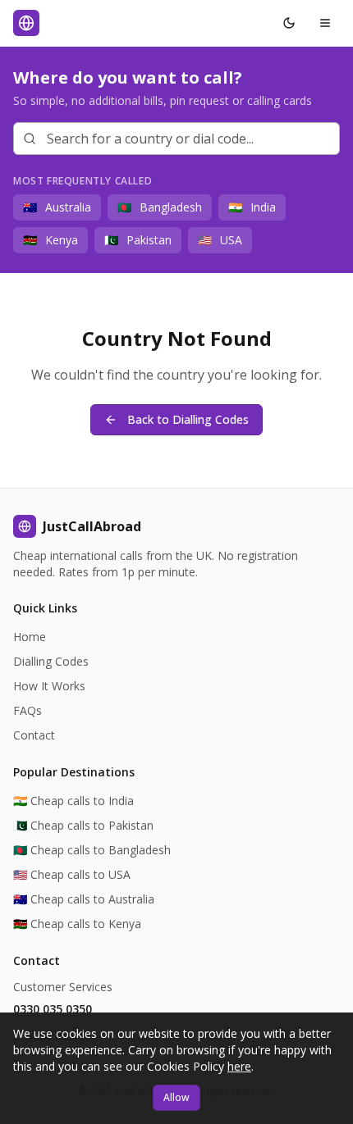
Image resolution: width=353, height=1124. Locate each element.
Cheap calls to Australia (83, 899)
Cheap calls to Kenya (77, 923)
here (239, 1066)
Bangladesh (159, 207)
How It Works (49, 686)
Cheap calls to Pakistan (83, 825)
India (252, 207)
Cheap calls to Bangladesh (92, 850)
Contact (34, 735)
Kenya (50, 240)
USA (220, 240)
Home (29, 636)
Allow (176, 1097)
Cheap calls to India (73, 800)
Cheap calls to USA (72, 874)
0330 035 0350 (52, 1009)
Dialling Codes (51, 661)
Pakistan (138, 240)
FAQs (27, 710)
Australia (57, 207)
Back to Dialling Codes (188, 419)
